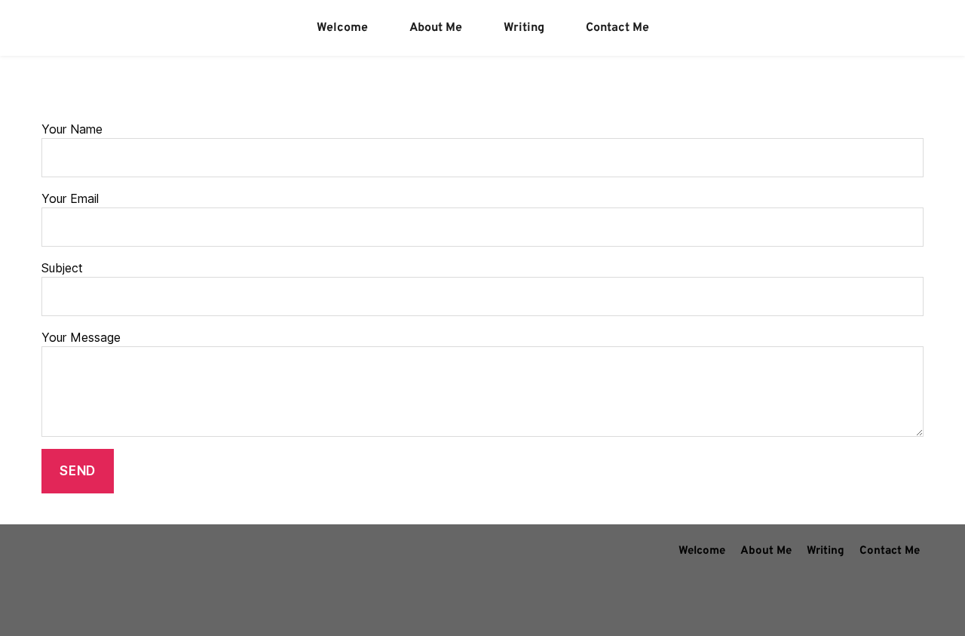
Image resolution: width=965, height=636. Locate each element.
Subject (62, 267)
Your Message (81, 337)
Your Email (70, 198)
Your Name (72, 129)
